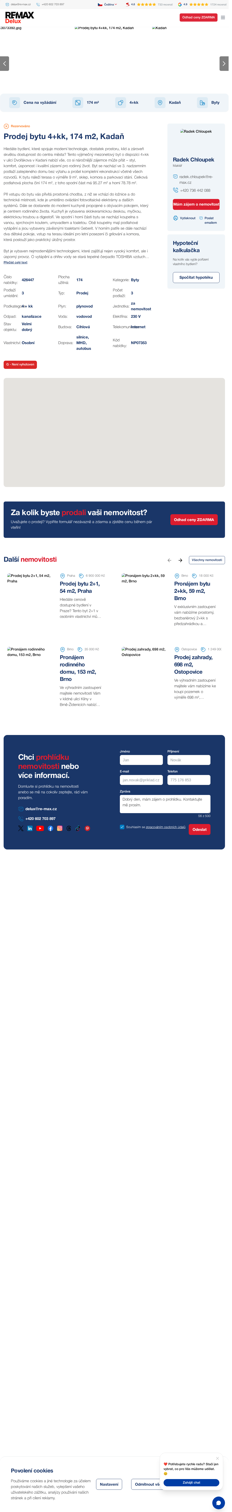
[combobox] (107, 4)
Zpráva (125, 791)
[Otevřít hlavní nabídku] (223, 17)
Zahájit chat (191, 1482)
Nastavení (109, 1484)
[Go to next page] (180, 560)
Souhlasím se (135, 827)
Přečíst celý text (15, 262)
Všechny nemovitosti (207, 560)
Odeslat (200, 830)
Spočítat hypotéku (196, 277)
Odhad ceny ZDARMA (198, 17)
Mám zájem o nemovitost (196, 204)
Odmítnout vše (148, 1484)
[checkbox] (122, 827)
